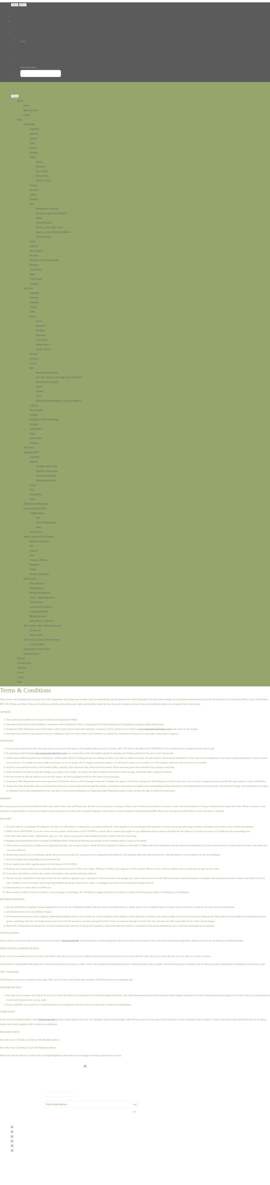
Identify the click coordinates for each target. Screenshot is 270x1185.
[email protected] (70, 940)
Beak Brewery (37, 588)
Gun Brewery (36, 602)
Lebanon (34, 246)
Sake (32, 555)
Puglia (39, 218)
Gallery (27, 115)
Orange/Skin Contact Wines (36, 649)
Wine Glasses (36, 635)
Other (38, 527)
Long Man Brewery (39, 611)
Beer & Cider (29, 578)
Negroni (34, 550)
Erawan (21, 658)
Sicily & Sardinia (44, 222)
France (33, 157)
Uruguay (34, 283)
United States (36, 279)
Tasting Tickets (37, 644)
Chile (32, 143)
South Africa (36, 269)
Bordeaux (40, 330)
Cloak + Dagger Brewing (42, 597)
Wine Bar (21, 667)
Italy (32, 204)
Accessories (35, 630)
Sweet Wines (36, 532)
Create (24, 1163)
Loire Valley (42, 171)
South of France (43, 180)
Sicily (38, 396)
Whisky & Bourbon (39, 574)
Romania (34, 264)
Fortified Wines (37, 513)
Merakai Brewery (38, 616)
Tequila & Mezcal (38, 560)
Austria (33, 138)
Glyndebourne (24, 663)
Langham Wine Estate (46, 466)
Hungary (34, 199)
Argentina (34, 129)
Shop (19, 119)
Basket (20, 47)
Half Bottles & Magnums (35, 503)
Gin (31, 546)
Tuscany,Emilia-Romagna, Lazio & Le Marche (58, 400)
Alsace (39, 161)
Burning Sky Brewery (40, 592)
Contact (21, 677)
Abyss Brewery (37, 583)
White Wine (29, 124)
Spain (32, 274)
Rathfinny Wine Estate (47, 471)
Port (38, 517)
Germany (34, 189)
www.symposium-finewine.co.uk (155, 729)
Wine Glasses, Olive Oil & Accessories (42, 625)
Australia (34, 133)
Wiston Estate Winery (46, 480)
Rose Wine (28, 447)
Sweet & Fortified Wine (34, 508)
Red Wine (28, 288)
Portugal (34, 255)
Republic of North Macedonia (44, 260)
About (20, 100)
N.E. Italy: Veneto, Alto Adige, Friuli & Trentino (59, 377)
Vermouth (34, 564)
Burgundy (41, 166)
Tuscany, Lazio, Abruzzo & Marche (53, 232)
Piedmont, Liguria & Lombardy (51, 213)
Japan (32, 241)
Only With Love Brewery (42, 621)
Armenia (34, 297)
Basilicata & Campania (47, 208)
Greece (33, 194)
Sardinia (40, 391)
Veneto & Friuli (43, 236)
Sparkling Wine (30, 452)
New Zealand (36, 250)
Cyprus (33, 147)
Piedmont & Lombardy (47, 382)
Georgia (34, 185)
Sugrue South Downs (46, 475)
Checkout (22, 52)
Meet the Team (30, 110)
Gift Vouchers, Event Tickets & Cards (41, 639)
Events (20, 672)
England (34, 152)
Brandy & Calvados (39, 541)
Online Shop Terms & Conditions (91, 1086)
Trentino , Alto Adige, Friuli (49, 227)
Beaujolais (41, 325)
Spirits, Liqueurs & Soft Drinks (38, 536)
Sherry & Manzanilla (46, 522)
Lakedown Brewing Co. (41, 606)
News (26, 105)
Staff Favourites (31, 653)
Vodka (33, 569)
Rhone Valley (42, 175)
